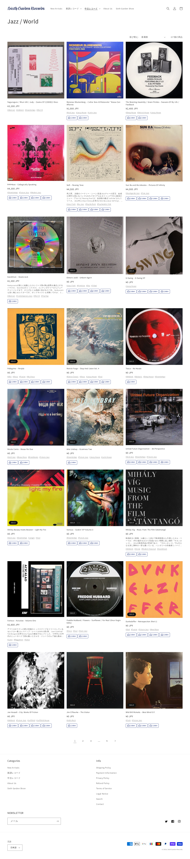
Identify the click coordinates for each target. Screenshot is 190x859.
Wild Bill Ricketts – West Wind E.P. (140, 712)
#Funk (128, 720)
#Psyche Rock (90, 204)
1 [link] (75, 740)
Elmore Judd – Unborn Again (79, 278)
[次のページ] (115, 741)
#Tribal (94, 285)
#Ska (88, 285)
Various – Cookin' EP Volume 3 (80, 530)
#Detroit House (143, 112)
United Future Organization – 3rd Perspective (145, 449)
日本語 (13, 847)
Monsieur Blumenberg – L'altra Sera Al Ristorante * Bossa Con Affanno (93, 103)
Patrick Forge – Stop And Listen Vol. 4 (83, 368)
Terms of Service (104, 788)
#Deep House (131, 112)
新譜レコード (13, 773)
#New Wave (154, 629)
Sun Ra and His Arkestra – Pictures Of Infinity (145, 185)
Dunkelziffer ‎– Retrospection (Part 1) (141, 621)
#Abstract (11, 110)
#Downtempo (30, 110)
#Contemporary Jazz (24, 296)
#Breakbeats (33, 457)
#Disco (15, 376)
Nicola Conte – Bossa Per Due (20, 449)
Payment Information (106, 773)
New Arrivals (13, 767)
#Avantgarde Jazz (133, 193)
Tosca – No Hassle (133, 368)
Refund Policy (102, 783)
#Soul (100, 376)
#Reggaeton (18, 639)
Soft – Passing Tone (75, 185)
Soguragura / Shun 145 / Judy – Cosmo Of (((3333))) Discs (32, 102)
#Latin (10, 639)
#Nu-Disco (31, 376)
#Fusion (22, 376)
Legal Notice (102, 793)
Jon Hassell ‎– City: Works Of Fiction (22, 712)
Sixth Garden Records (175, 849)
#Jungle (31, 538)
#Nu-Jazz (80, 204)
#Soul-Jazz (83, 631)
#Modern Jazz (35, 192)
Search (99, 799)
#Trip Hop (45, 296)
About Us (11, 783)
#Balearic (138, 376)
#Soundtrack (162, 549)
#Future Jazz (24, 192)
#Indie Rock (71, 720)
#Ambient (20, 110)
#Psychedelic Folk (104, 204)
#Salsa (27, 639)
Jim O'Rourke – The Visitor (78, 712)
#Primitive (81, 285)
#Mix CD (40, 110)
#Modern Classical (148, 549)
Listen (73, 118)
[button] (73, 8)
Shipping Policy (103, 767)
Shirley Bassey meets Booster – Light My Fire (26, 530)
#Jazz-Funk (71, 204)
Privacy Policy (102, 778)
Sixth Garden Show (16, 788)
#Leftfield (31, 720)
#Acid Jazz (71, 112)
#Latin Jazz (92, 112)
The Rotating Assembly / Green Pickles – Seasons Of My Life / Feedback (152, 103)
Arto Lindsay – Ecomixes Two (79, 449)
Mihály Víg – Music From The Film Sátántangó (146, 530)
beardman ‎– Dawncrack (17, 277)
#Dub (128, 629)
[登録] (57, 821)
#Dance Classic (73, 376)
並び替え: (133, 37)
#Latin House (106, 457)
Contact (100, 804)
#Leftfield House (42, 720)
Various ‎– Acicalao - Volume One (21, 620)
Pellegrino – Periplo (15, 368)
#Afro (9, 376)
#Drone (137, 549)
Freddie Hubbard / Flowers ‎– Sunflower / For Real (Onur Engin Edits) (94, 621)
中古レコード (13, 778)
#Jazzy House (81, 112)
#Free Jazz (145, 193)
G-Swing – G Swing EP (135, 278)
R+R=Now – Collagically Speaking (22, 184)
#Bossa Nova (22, 457)
